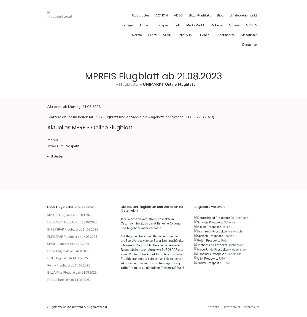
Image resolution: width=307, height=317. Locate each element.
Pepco (204, 35)
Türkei (226, 263)
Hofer (144, 25)
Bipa (220, 15)
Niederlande (237, 250)
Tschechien (236, 245)
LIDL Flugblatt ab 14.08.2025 (67, 258)
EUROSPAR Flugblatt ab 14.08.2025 (72, 237)
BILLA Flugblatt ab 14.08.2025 (68, 280)
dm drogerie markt (243, 15)
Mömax (234, 25)
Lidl (177, 25)
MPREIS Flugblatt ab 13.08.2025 (69, 215)
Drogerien (249, 45)
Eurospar (127, 25)
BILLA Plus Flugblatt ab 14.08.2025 (72, 273)
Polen (225, 241)
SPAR (167, 35)
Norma (137, 35)
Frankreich (234, 231)
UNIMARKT (185, 35)
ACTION (161, 15)
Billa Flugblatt (200, 15)
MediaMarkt (195, 25)
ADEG (178, 15)
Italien (226, 227)
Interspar (161, 25)
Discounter (249, 35)
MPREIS (251, 25)
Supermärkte (225, 35)
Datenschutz (231, 307)
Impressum (251, 307)
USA (222, 259)
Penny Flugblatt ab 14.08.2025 (68, 265)
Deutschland (239, 218)
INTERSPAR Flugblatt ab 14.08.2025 (72, 230)
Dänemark (234, 254)
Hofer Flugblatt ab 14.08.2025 (68, 251)
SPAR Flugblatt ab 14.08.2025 (68, 244)
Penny (152, 35)
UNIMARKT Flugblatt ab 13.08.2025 (72, 222)
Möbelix (216, 25)
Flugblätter (140, 15)
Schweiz (229, 222)
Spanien (229, 236)
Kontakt (213, 307)
